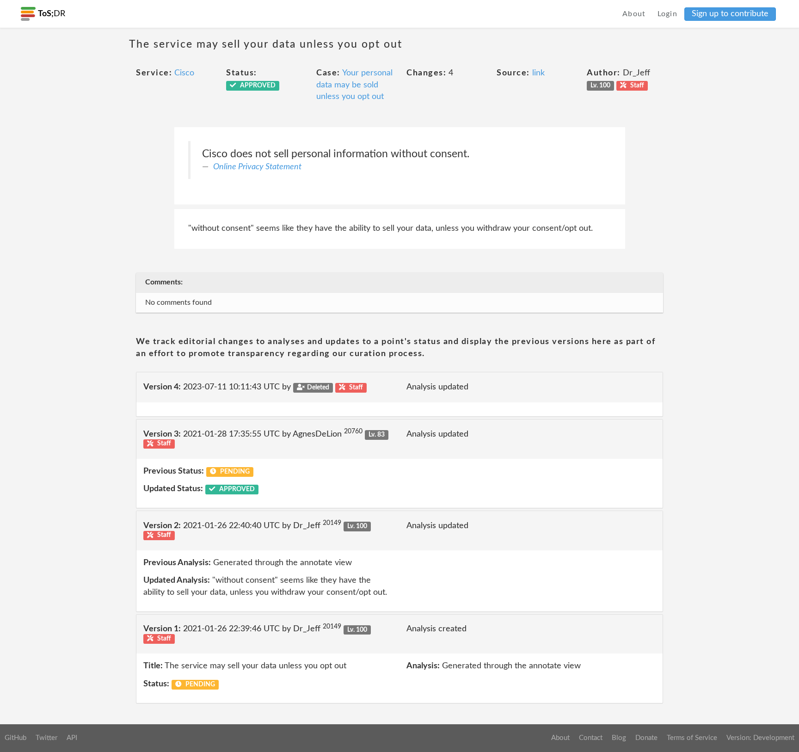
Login (668, 14)
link (538, 73)
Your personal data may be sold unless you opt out (354, 85)
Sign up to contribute (730, 14)
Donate (646, 737)
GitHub (15, 737)
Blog (619, 737)
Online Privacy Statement (257, 167)
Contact (590, 737)
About (634, 14)
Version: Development (760, 737)
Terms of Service (692, 737)
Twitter (46, 737)
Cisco (184, 73)
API (72, 737)
